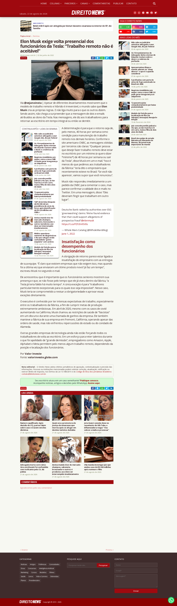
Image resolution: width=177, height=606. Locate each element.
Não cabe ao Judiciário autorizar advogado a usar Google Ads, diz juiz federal (45, 136)
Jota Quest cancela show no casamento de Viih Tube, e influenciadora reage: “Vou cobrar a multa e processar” (96, 426)
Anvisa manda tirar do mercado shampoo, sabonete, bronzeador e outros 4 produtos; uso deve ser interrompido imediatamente (44, 223)
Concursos (32, 568)
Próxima (109, 550)
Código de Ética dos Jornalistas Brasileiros (93, 371)
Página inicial (25, 36)
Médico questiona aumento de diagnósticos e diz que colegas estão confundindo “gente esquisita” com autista (45, 237)
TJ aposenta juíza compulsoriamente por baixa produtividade (44, 194)
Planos (23, 580)
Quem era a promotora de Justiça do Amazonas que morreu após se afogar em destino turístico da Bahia (64, 426)
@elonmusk (87, 220)
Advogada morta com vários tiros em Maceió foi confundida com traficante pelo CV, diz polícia (34, 468)
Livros (31, 576)
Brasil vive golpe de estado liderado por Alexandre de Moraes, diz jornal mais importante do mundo (142, 141)
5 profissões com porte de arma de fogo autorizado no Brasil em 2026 (45, 171)
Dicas (23, 568)
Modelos (43, 572)
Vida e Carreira (41, 576)
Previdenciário (34, 580)
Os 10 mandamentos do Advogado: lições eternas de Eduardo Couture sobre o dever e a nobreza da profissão (45, 147)
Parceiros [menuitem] (70, 3)
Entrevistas (54, 576)
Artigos (32, 564)
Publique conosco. (89, 380)
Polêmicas (42, 564)
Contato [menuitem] (131, 3)
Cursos (34, 572)
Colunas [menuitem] (55, 3)
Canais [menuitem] (84, 3)
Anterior (25, 550)
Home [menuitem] (44, 3)
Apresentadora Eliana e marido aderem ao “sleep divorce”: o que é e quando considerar (142, 70)
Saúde (23, 576)
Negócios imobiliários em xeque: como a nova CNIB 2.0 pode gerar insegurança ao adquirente (46, 160)
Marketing (24, 572)
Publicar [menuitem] (118, 3)
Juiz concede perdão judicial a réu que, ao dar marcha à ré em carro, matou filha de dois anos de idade (44, 183)
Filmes (51, 572)
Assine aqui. (94, 383)
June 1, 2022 (68, 233)
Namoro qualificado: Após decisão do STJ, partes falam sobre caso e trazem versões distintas (33, 426)
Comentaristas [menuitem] (101, 3)
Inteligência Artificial (46, 568)
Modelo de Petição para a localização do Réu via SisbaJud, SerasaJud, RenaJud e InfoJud (45, 250)
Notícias (36, 36)
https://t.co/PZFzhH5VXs (75, 224)
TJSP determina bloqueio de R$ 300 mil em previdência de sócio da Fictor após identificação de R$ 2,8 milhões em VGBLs (44, 207)
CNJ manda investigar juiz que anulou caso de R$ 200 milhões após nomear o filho (97, 467)
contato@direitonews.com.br (34, 374)
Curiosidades (54, 564)
